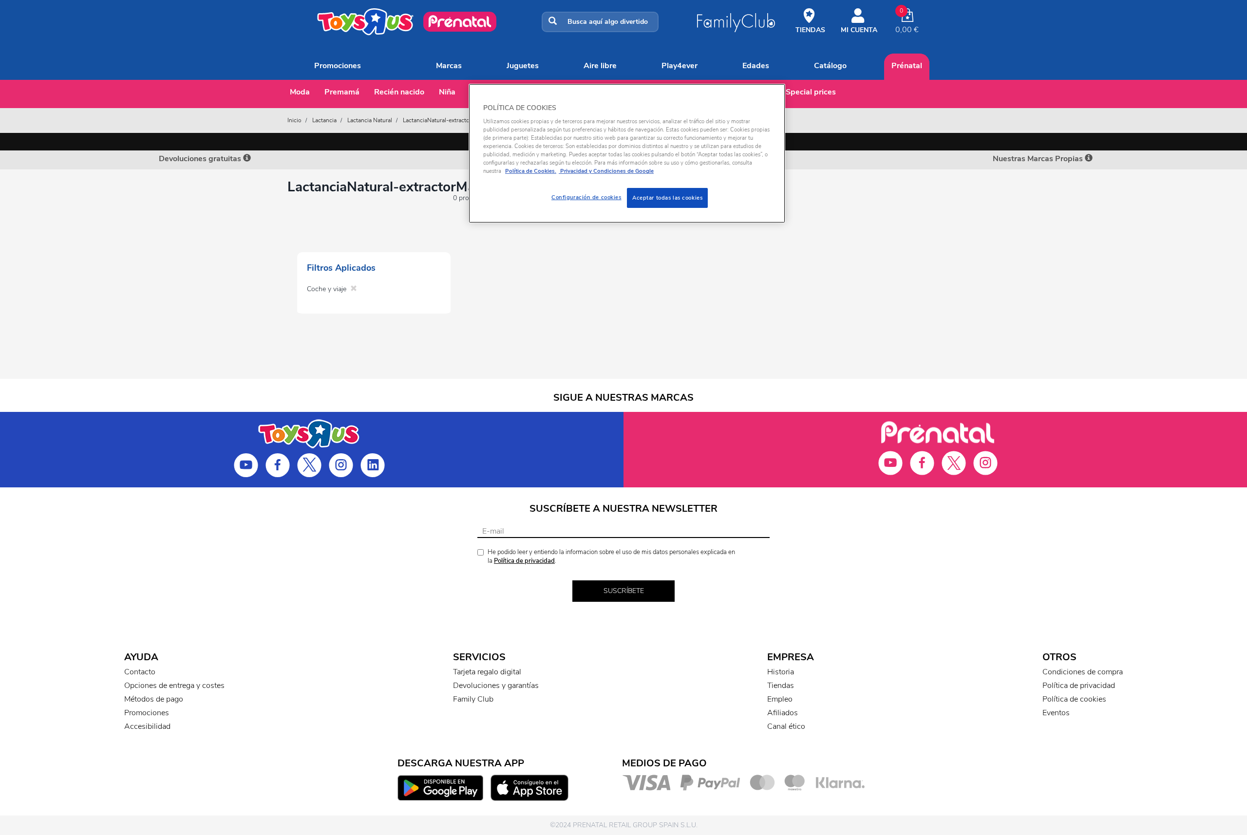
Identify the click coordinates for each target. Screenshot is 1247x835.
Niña (447, 92)
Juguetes (523, 65)
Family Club (473, 699)
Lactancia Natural (369, 120)
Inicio (294, 120)
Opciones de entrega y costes (174, 685)
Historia (780, 672)
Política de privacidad (524, 561)
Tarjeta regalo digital (487, 672)
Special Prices (811, 92)
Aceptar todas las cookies (667, 198)
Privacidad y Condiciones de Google (606, 171)
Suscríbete (624, 590)
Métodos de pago (153, 699)
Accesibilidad (147, 726)
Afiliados (782, 712)
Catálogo (830, 65)
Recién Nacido (399, 92)
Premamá (341, 92)
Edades (755, 65)
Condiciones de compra (1082, 672)
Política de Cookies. (530, 171)
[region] (627, 153)
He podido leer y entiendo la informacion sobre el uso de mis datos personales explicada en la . (611, 557)
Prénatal (906, 65)
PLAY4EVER (679, 65)
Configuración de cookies (586, 197)
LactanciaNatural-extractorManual (447, 120)
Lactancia (324, 120)
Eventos (1056, 712)
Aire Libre (600, 65)
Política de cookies (1074, 699)
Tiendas (780, 685)
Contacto (139, 672)
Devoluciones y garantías (496, 685)
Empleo (780, 699)
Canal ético (786, 726)
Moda (300, 92)
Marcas (449, 65)
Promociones (337, 65)
